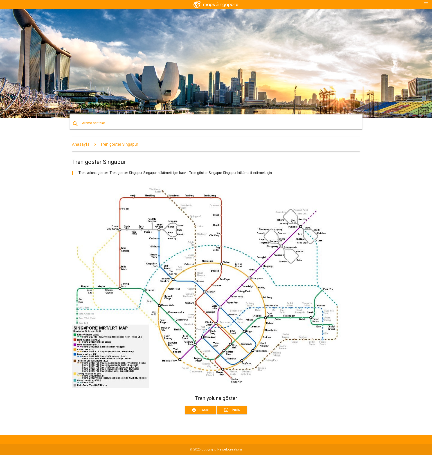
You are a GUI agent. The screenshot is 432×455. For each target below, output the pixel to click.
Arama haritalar (93, 123)
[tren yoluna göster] (207, 387)
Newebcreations (230, 449)
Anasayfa (81, 144)
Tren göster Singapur (119, 144)
